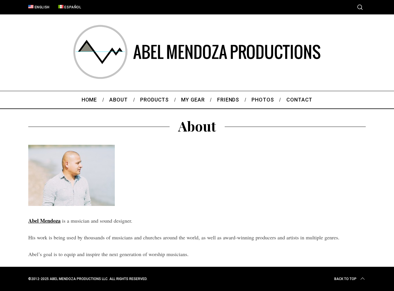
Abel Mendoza (44, 220)
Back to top (345, 279)
